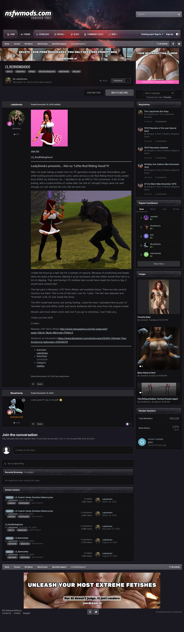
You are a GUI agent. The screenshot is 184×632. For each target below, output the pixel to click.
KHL (152, 235)
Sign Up (169, 34)
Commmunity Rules (95, 34)
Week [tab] (141, 209)
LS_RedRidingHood (14, 524)
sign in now (64, 438)
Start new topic (94, 92)
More (113, 34)
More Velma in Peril (146, 373)
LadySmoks (21, 79)
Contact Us (6, 613)
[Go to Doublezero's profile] (146, 226)
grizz (150, 442)
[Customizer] (178, 34)
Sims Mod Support (43, 82)
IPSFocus (17, 610)
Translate (167, 97)
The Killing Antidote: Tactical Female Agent (158, 399)
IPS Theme (6, 610)
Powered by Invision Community (169, 612)
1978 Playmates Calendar (156, 147)
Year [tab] (164, 209)
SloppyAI (26, 613)
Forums (26, 34)
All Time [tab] (176, 209)
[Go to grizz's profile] (142, 442)
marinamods (155, 253)
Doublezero (155, 226)
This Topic (168, 14)
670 (17, 134)
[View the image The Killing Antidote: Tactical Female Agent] (159, 389)
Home (12, 34)
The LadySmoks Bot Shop (156, 111)
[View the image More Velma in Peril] (159, 348)
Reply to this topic (119, 92)
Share (104, 80)
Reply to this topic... (27, 450)
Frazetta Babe (144, 317)
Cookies (17, 613)
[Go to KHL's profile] (146, 236)
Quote (39, 384)
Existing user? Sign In (151, 34)
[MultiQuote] (33, 384)
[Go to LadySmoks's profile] (8, 80)
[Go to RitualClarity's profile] (16, 406)
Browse (60, 34)
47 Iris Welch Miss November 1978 (160, 184)
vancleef (154, 216)
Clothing (40, 366)
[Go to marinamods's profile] (146, 254)
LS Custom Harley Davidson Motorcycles (34, 497)
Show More (159, 264)
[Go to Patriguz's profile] (140, 129)
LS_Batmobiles (21, 538)
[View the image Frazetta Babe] (159, 297)
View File (35, 151)
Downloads (44, 34)
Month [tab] (153, 209)
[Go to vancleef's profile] (146, 217)
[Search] (179, 14)
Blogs (76, 34)
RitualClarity (16, 393)
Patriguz (150, 134)
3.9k (17, 423)
